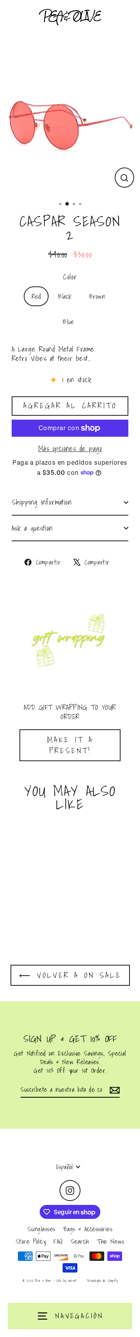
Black (65, 296)
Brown (97, 296)
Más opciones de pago (70, 448)
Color (70, 276)
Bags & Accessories (87, 1229)
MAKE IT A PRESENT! (70, 745)
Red (36, 296)
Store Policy (31, 1241)
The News (110, 1241)
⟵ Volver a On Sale (70, 975)
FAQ (58, 1241)
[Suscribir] (113, 1090)
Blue (68, 321)
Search (80, 1241)
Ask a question (32, 528)
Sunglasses (42, 1229)
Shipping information (42, 502)
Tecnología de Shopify (102, 1280)
